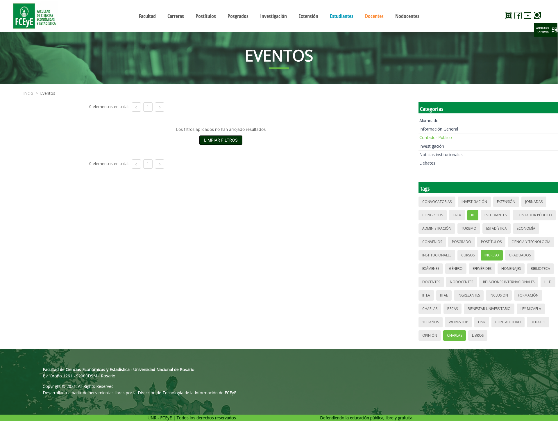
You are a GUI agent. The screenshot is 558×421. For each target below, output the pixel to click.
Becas (452, 308)
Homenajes (511, 268)
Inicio (28, 93)
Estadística (496, 228)
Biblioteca (540, 268)
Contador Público (435, 137)
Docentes (431, 281)
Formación (528, 295)
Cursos (468, 255)
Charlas (429, 308)
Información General (438, 129)
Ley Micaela (531, 308)
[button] (545, 30)
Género (456, 268)
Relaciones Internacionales (508, 281)
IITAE (444, 295)
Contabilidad (508, 322)
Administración (436, 228)
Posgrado (461, 241)
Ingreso (491, 255)
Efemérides (482, 268)
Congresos (432, 215)
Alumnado (429, 120)
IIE (473, 215)
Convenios (432, 241)
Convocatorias (437, 201)
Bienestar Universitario (489, 308)
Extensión (506, 201)
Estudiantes (495, 215)
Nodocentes (461, 281)
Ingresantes (469, 295)
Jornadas (534, 201)
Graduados (520, 255)
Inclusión (499, 295)
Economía (526, 228)
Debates (427, 163)
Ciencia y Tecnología (531, 241)
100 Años (430, 322)
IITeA (426, 295)
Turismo (468, 228)
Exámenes (430, 268)
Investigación (431, 146)
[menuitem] (147, 16)
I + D (548, 281)
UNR (481, 322)
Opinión (429, 335)
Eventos (47, 93)
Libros (478, 335)
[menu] (279, 15)
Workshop (458, 322)
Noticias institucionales (441, 154)
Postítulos (491, 241)
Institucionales (436, 255)
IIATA (457, 215)
